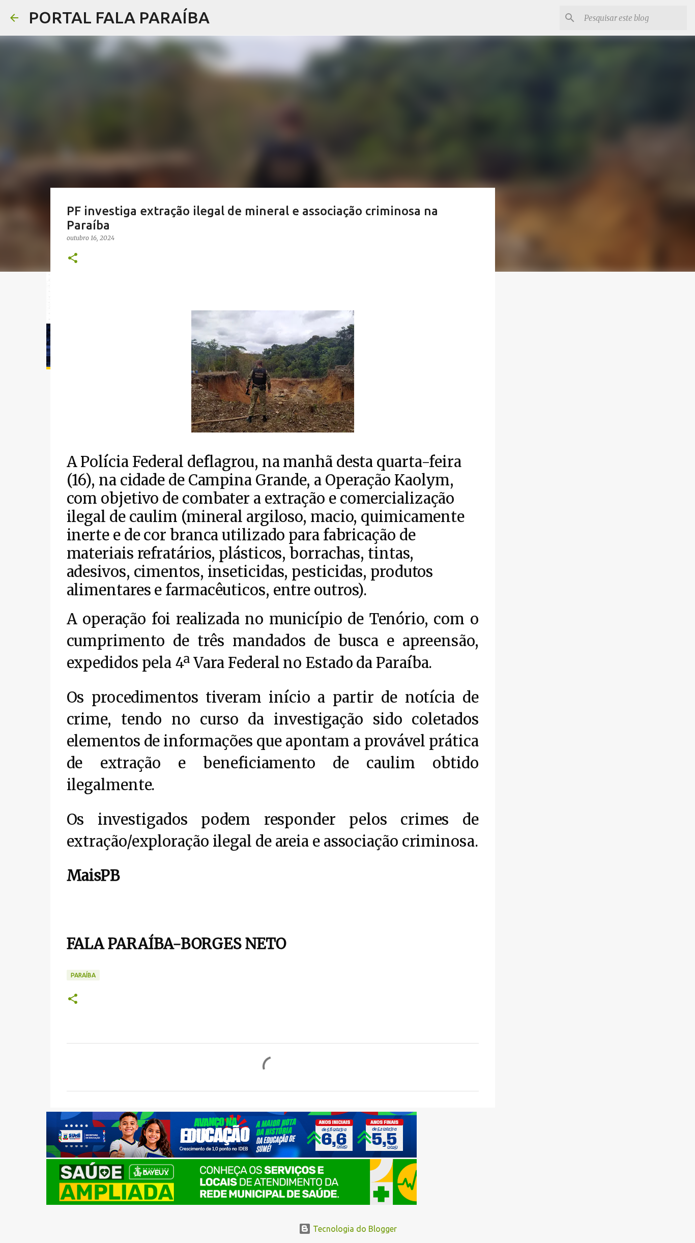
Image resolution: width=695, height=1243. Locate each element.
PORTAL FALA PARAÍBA (119, 17)
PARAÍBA (83, 975)
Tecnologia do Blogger (354, 1228)
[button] (73, 259)
